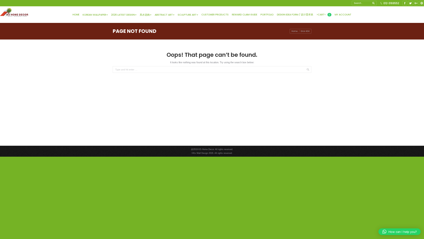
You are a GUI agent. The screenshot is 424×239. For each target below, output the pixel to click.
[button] (399, 231)
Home (294, 31)
